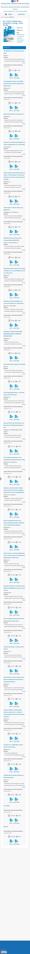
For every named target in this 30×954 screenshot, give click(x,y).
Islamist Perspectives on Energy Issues (14, 114)
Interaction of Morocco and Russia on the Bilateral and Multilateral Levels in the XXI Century (14, 588)
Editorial (6, 826)
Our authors (7, 805)
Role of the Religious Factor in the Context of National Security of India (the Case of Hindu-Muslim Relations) (14, 523)
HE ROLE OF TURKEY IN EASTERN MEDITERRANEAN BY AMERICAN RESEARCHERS (13, 334)
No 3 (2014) (11, 17)
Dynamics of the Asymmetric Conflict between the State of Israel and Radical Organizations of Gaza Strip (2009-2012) (14, 490)
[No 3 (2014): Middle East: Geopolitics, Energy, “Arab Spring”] (9, 41)
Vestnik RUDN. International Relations (15, 6)
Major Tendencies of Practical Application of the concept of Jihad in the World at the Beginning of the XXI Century (14, 555)
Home (2, 17)
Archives (21, 14)
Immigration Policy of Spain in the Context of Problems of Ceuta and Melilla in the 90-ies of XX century (14, 271)
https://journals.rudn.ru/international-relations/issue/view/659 (20, 38)
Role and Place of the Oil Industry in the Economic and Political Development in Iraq (14, 425)
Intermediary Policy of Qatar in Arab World (14, 364)
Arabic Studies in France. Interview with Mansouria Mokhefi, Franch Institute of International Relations (14, 679)
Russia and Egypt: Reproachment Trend (14, 618)
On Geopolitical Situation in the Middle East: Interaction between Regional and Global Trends (14, 83)
